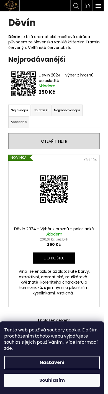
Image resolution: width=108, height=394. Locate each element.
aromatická (45, 36)
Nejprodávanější (67, 110)
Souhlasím (52, 380)
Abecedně (19, 122)
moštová (66, 36)
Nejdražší (41, 110)
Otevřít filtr (54, 141)
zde (8, 348)
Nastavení (52, 362)
